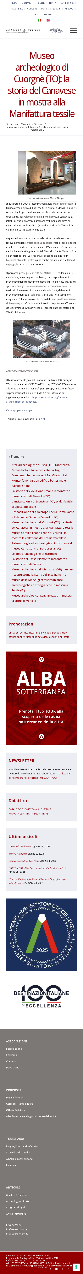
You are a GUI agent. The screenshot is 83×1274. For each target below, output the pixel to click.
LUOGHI (56, 9)
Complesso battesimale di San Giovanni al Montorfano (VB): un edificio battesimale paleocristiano (39, 481)
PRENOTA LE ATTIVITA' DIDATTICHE (28, 813)
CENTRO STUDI (67, 3)
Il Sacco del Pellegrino (20, 846)
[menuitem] (14, 3)
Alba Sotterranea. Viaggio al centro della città (31, 1116)
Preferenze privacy (16, 1229)
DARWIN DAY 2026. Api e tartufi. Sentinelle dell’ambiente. (38, 867)
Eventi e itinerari (15, 1097)
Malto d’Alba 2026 (18, 853)
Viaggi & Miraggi (15, 1207)
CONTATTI (47, 14)
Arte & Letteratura (16, 1213)
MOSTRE (44, 9)
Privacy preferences (17, 1233)
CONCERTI (32, 9)
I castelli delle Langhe (18, 1152)
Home (14, 3)
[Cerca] (62, 31)
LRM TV (52, 3)
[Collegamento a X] (51, 1269)
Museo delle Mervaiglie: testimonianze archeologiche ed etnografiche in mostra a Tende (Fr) (40, 585)
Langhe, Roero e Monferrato (22, 1146)
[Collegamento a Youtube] (56, 1269)
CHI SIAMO (26, 3)
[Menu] (71, 31)
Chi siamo (11, 1055)
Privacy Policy (13, 1224)
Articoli (69, 9)
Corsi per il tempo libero (19, 1103)
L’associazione (14, 1048)
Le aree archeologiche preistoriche (35, 554)
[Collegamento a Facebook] (62, 1269)
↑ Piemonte (16, 456)
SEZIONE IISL (17, 9)
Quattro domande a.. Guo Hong (24, 860)
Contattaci (11, 1061)
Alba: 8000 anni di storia (19, 1158)
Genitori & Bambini (16, 1195)
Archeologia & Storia (17, 1201)
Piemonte (11, 1165)
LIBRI (36, 14)
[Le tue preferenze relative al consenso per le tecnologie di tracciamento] (76, 1267)
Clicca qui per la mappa (19, 410)
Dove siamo (12, 1067)
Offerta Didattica (15, 1110)
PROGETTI (40, 3)
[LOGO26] (34, 31)
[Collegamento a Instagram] (68, 1269)
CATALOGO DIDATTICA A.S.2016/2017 (30, 809)
